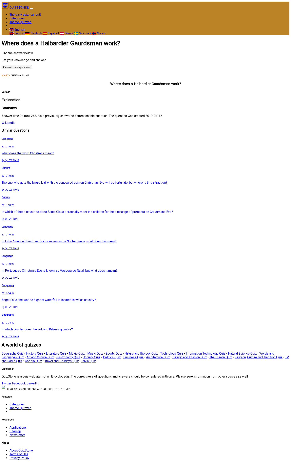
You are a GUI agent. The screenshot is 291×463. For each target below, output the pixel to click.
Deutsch (36, 33)
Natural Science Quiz (242, 353)
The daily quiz (25, 14)
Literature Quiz (56, 353)
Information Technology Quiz (205, 353)
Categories (17, 18)
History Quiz (34, 353)
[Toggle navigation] (31, 8)
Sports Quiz (114, 353)
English (19, 29)
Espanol (53, 33)
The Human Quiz (220, 357)
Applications (18, 427)
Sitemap (15, 431)
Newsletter (17, 435)
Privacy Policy (19, 458)
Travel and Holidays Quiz (62, 361)
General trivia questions (16, 67)
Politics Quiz (112, 357)
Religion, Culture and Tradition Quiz (258, 357)
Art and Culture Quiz (40, 357)
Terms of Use (19, 454)
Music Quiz (95, 353)
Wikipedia (8, 123)
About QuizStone (21, 450)
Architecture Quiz (158, 357)
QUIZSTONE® (19, 7)
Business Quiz (133, 357)
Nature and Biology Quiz (141, 353)
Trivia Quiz (88, 361)
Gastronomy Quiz (68, 357)
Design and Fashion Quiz (189, 357)
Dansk (68, 33)
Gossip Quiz (33, 361)
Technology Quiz (171, 353)
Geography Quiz (13, 353)
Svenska (84, 33)
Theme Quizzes (20, 22)
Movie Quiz (77, 353)
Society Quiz (91, 357)
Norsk (100, 33)
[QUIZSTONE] (6, 7)
